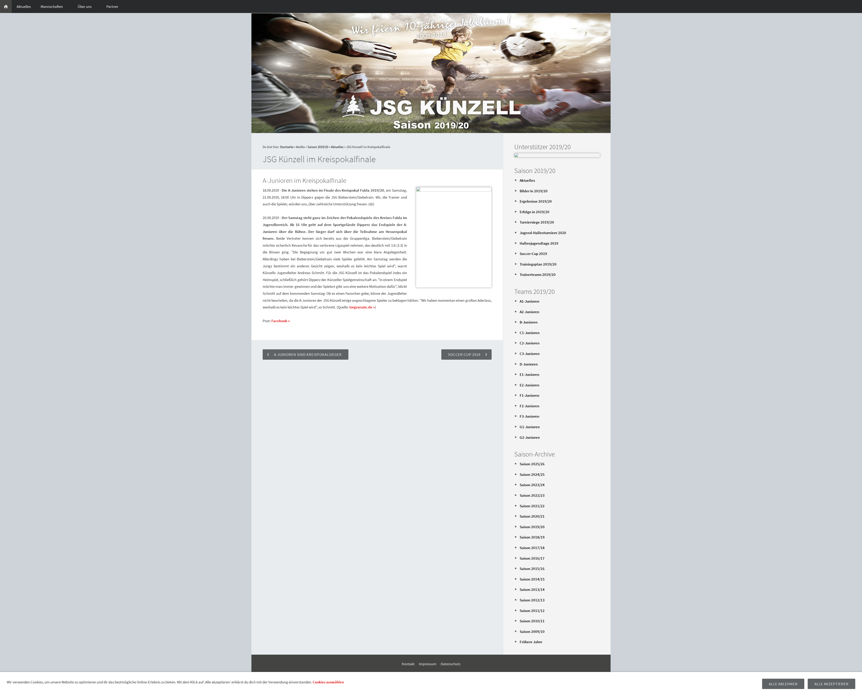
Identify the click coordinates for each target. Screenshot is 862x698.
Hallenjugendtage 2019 (539, 243)
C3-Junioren (530, 353)
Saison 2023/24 (532, 484)
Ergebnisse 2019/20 (536, 201)
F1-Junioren (529, 395)
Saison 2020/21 (532, 516)
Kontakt (408, 663)
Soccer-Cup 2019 (533, 253)
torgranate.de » (362, 307)
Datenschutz (450, 663)
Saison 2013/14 (532, 589)
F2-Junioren (529, 405)
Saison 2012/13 (532, 600)
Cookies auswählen (328, 682)
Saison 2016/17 (532, 558)
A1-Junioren (529, 301)
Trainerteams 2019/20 (538, 274)
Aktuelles (337, 147)
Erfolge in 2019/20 (534, 211)
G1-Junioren (530, 426)
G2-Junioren (530, 437)
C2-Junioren (530, 343)
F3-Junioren (529, 416)
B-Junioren (529, 322)
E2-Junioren (529, 385)
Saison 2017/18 (532, 547)
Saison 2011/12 (532, 610)
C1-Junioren (530, 332)
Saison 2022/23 (532, 495)
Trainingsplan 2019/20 (538, 264)
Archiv (300, 147)
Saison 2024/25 (532, 474)
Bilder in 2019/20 (534, 190)
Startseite (286, 147)
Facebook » (280, 320)
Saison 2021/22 (532, 505)
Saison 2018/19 (532, 537)
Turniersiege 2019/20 (537, 222)
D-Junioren (529, 364)
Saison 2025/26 (532, 463)
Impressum (427, 663)
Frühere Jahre (531, 641)
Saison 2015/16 (532, 568)
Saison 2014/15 (532, 579)
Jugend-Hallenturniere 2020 (543, 232)
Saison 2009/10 (532, 631)
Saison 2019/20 (318, 147)
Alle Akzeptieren (831, 683)
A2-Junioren (529, 311)
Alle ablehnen (783, 683)
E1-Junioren (529, 374)
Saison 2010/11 (532, 620)
